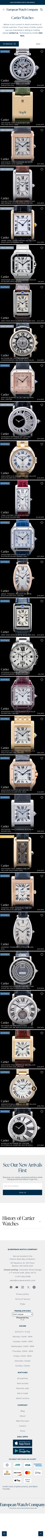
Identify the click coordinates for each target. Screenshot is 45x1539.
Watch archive (22, 1398)
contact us (13, 33)
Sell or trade (22, 1393)
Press (22, 1431)
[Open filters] (4, 1533)
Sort (38, 44)
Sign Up (22, 1192)
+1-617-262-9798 (22, 1277)
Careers (22, 1426)
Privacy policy (22, 1294)
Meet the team (22, 1421)
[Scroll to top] (40, 1533)
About (22, 1416)
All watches (22, 1378)
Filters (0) (7, 44)
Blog (23, 1411)
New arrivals (22, 1383)
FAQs (22, 1304)
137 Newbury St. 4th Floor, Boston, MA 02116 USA (22, 1264)
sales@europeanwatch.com (22, 1280)
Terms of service (22, 1299)
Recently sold (22, 1388)
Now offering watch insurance (22, 2)
